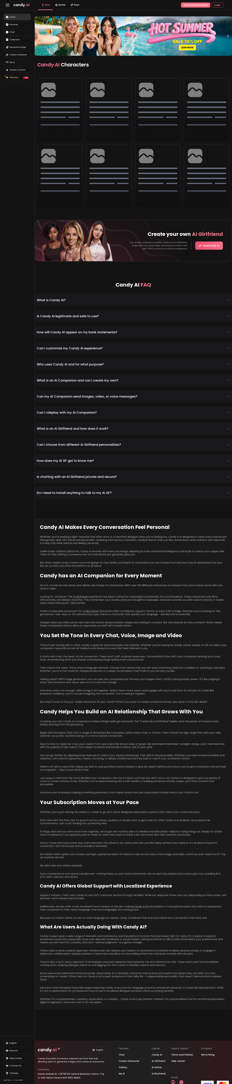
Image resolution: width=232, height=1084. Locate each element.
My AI (122, 1073)
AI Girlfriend (80, 596)
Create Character (129, 1061)
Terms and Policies (182, 1054)
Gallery (123, 1067)
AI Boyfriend (90, 611)
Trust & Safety (18, 1080)
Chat (122, 1054)
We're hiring (207, 1054)
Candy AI (157, 1054)
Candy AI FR (141, 906)
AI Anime (157, 1067)
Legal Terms (7, 1080)
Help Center (178, 1061)
